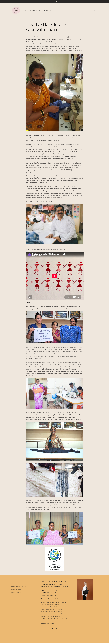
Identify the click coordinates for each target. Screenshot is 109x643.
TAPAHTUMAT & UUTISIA (49, 596)
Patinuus (52, 639)
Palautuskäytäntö (16, 589)
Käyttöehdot (14, 598)
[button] (90, 10)
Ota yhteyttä (14, 583)
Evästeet (13, 595)
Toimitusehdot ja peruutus (18, 586)
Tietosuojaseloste (16, 592)
